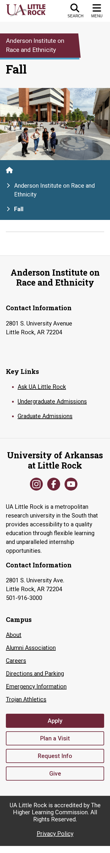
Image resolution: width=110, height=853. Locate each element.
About (13, 634)
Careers (16, 660)
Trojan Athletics (26, 699)
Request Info (55, 755)
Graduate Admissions (45, 416)
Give (55, 773)
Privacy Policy (55, 833)
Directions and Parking (35, 673)
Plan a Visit (55, 738)
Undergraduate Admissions (52, 401)
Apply (55, 720)
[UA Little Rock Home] (9, 170)
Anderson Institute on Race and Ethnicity (54, 190)
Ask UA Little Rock (42, 386)
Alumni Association (31, 647)
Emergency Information (36, 686)
